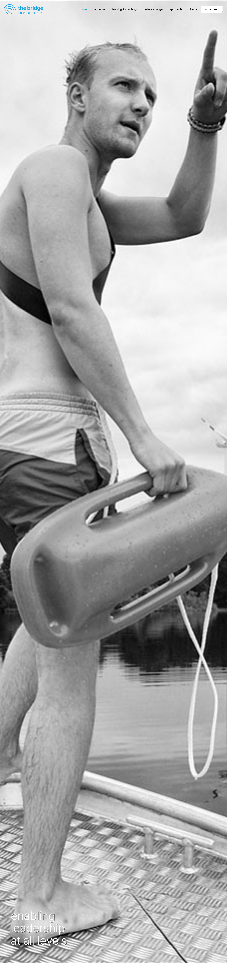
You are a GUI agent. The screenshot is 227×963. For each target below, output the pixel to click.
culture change (153, 9)
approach (176, 9)
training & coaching (124, 9)
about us (99, 9)
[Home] (23, 9)
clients (193, 9)
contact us (210, 9)
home (83, 9)
